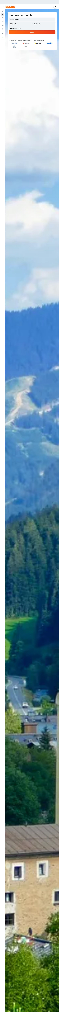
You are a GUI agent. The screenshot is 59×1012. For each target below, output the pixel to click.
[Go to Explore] (3, 25)
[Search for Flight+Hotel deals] (3, 21)
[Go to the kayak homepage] (10, 7)
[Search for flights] (3, 11)
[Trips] (3, 33)
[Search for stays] (3, 14)
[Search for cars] (3, 18)
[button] (2, 7)
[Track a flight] (3, 28)
